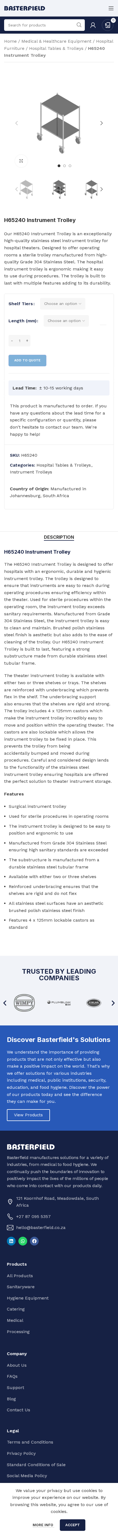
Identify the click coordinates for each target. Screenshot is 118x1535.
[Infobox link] (59, 420)
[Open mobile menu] (111, 8)
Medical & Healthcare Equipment (56, 41)
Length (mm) (22, 320)
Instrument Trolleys (31, 472)
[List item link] (57, 1216)
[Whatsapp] (22, 1241)
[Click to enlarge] (21, 161)
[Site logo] (24, 7)
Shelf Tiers (21, 303)
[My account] (93, 25)
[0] (107, 24)
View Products (28, 1114)
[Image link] (31, 1146)
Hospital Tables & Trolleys (56, 48)
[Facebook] (34, 1241)
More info (43, 1525)
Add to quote (27, 360)
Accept (72, 1525)
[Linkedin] (11, 1241)
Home (10, 41)
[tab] (59, 537)
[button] (4, 1002)
